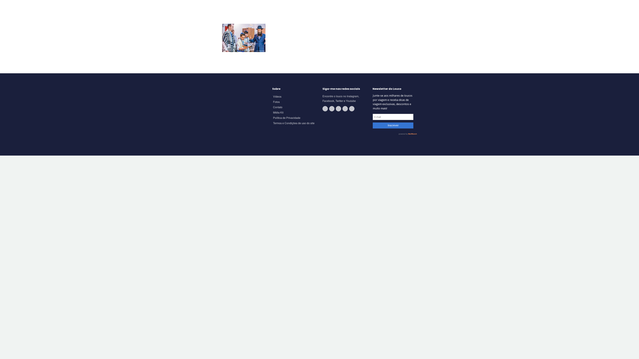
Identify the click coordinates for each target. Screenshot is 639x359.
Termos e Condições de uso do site (294, 123)
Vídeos (277, 96)
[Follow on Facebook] (338, 108)
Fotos (276, 102)
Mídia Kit (278, 112)
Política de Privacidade (286, 118)
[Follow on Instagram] (331, 108)
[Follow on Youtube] (325, 108)
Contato (277, 107)
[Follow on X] (345, 108)
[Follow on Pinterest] (351, 108)
